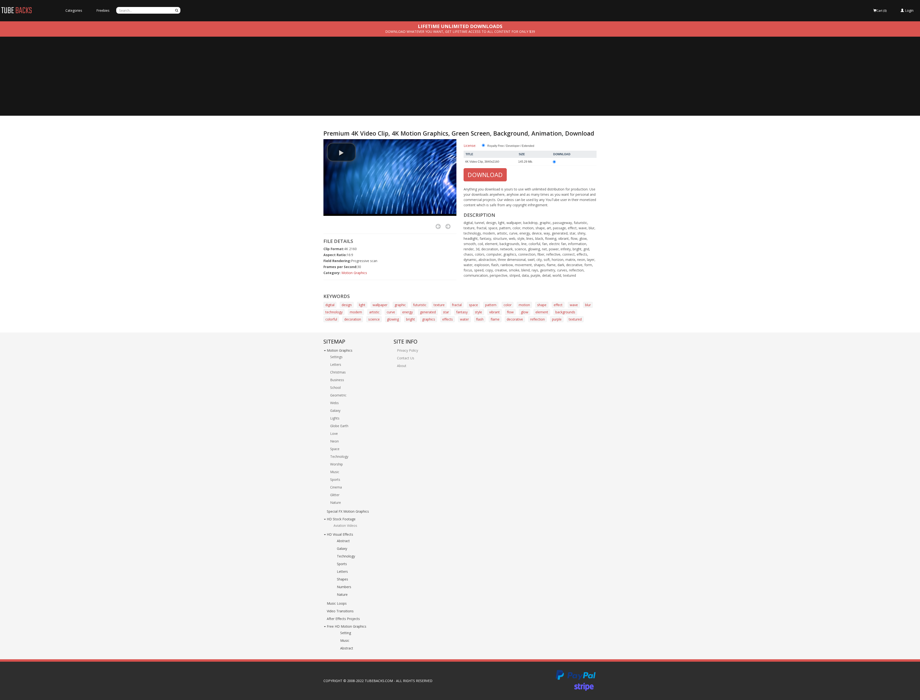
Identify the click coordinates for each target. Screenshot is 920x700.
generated (428, 312)
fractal (457, 305)
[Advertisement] (460, 79)
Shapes (342, 579)
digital (329, 305)
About (401, 365)
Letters (335, 364)
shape (541, 305)
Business (337, 380)
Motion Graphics (354, 272)
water (464, 319)
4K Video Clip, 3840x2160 (482, 161)
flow (510, 312)
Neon (334, 441)
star (446, 312)
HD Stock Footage (341, 519)
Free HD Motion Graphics (346, 626)
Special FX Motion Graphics (348, 511)
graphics (428, 319)
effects (447, 319)
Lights (334, 418)
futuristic (419, 305)
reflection (537, 319)
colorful (331, 319)
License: (470, 145)
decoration (352, 319)
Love (334, 433)
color (508, 305)
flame (495, 319)
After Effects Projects (343, 618)
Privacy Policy (407, 350)
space (473, 305)
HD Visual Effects (340, 534)
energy (407, 312)
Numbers (344, 587)
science (374, 319)
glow (524, 312)
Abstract (343, 541)
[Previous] (438, 226)
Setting (345, 633)
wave (574, 305)
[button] (907, 10)
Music (334, 472)
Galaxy (335, 410)
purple (557, 319)
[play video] (341, 152)
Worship (336, 464)
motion (524, 305)
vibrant (494, 312)
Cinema (336, 487)
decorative (515, 319)
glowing (393, 319)
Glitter (334, 495)
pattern (490, 305)
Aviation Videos (345, 525)
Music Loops (337, 603)
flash (479, 319)
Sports (335, 479)
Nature (335, 502)
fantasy (462, 312)
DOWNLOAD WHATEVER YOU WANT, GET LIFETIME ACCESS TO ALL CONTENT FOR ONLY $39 (460, 31)
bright (410, 319)
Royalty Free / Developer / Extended (510, 146)
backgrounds (565, 312)
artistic (374, 312)
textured (575, 319)
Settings (336, 357)
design (347, 305)
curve (391, 312)
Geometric (338, 395)
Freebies (102, 10)
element (541, 312)
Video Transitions (340, 611)
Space (334, 449)
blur (588, 305)
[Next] (447, 226)
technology (334, 312)
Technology (339, 456)
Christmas (338, 372)
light (362, 305)
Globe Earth (339, 426)
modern (356, 312)
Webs (334, 403)
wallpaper (380, 305)
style (478, 312)
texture (439, 305)
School (335, 387)
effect (558, 305)
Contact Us (405, 358)
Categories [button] (73, 10)
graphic (400, 305)
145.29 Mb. (525, 161)
